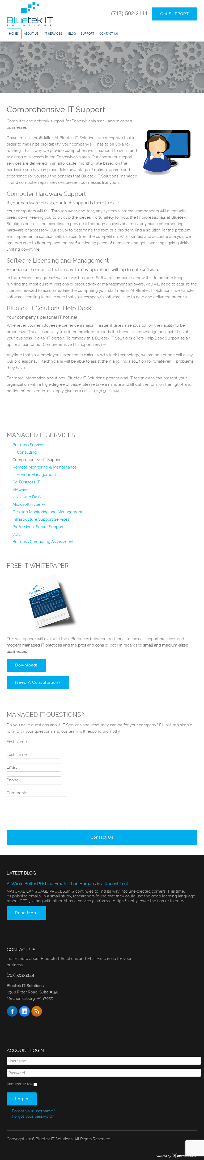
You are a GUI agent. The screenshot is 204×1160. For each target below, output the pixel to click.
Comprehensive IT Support (37, 459)
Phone (13, 780)
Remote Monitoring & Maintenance (44, 467)
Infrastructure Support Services (40, 519)
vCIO (16, 534)
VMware (20, 489)
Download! (26, 665)
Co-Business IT (26, 482)
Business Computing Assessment (43, 541)
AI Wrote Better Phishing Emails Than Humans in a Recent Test (67, 883)
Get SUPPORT (174, 13)
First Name (17, 741)
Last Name (17, 754)
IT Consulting (24, 452)
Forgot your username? (33, 1111)
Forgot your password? (32, 1116)
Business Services (28, 444)
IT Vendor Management (34, 474)
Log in (21, 1098)
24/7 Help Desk (26, 497)
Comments (17, 792)
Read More (26, 912)
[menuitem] (14, 33)
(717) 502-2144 (129, 13)
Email (12, 767)
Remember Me (19, 1084)
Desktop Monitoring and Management (47, 511)
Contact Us (102, 837)
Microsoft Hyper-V (28, 504)
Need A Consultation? (38, 682)
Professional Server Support (37, 526)
